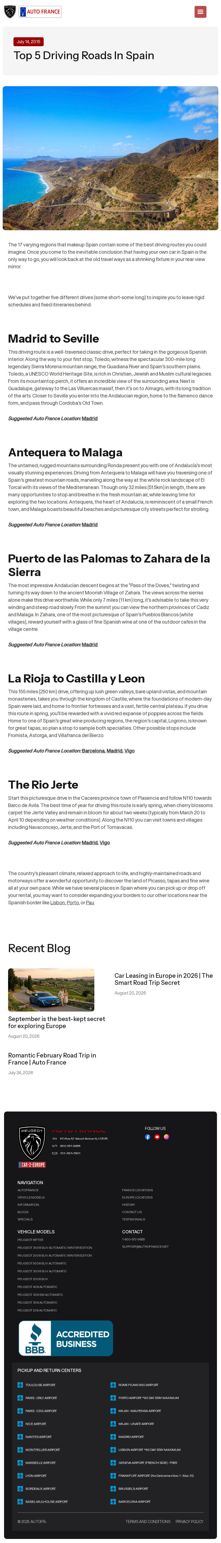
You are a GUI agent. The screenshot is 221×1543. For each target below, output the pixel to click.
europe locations (137, 1197)
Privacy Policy (189, 1522)
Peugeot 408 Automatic (37, 1286)
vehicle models (31, 1197)
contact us (132, 1212)
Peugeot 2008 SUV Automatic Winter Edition (55, 1255)
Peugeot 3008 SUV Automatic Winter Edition (55, 1247)
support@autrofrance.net (145, 1246)
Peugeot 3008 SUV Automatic (42, 1271)
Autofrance (28, 1190)
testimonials (133, 1219)
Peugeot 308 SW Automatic (40, 1294)
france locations (137, 1190)
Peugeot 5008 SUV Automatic (42, 1263)
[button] (200, 12)
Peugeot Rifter (30, 1239)
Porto (73, 902)
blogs (23, 1212)
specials (25, 1219)
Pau (90, 902)
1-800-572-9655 (133, 1239)
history (128, 1204)
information (28, 1204)
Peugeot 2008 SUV (33, 1279)
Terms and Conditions (147, 1522)
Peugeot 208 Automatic (37, 1310)
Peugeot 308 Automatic (37, 1302)
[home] (33, 11)
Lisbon (57, 902)
